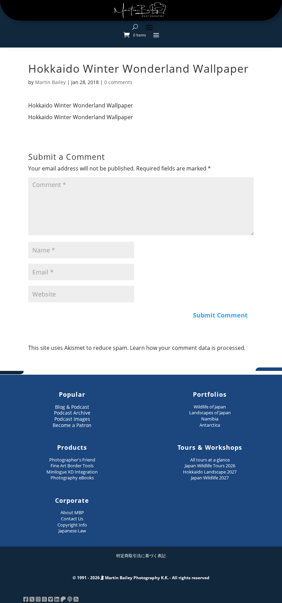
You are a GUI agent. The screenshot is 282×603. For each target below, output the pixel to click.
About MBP (72, 512)
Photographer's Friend (72, 460)
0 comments (118, 82)
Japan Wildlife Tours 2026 (210, 465)
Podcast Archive (72, 412)
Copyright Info (72, 525)
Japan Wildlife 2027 (210, 478)
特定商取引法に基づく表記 (141, 556)
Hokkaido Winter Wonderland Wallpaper (80, 105)
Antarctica (209, 425)
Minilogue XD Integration (72, 472)
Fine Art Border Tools (72, 465)
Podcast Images (72, 419)
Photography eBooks (72, 478)
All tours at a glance (210, 460)
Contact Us (72, 519)
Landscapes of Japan (210, 412)
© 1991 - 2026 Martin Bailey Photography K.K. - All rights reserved (141, 578)
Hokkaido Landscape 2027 (210, 472)
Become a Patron (72, 425)
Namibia (209, 419)
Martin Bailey (50, 82)
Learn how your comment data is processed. (188, 348)
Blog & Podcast (72, 407)
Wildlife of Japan (210, 407)
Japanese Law (72, 531)
